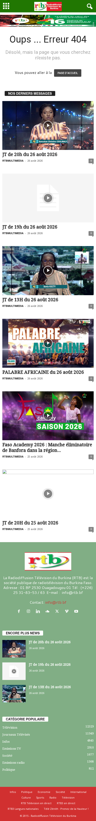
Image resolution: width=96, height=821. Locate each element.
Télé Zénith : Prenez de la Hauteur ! (66, 808)
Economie (44, 792)
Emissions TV (11, 748)
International (78, 792)
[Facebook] (20, 611)
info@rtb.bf (55, 602)
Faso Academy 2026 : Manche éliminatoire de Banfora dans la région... (47, 447)
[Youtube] (76, 611)
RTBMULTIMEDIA (13, 160)
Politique (8, 769)
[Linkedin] (39, 611)
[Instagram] (29, 611)
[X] (58, 611)
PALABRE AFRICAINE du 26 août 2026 (43, 372)
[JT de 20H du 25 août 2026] (48, 493)
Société (7, 755)
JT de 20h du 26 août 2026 (29, 154)
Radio (52, 797)
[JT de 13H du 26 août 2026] (48, 270)
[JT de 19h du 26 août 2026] (48, 198)
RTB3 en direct (66, 803)
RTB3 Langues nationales (23, 808)
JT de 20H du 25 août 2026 (30, 523)
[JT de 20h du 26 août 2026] (48, 125)
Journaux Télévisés (16, 734)
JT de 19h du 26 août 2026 (29, 227)
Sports (40, 797)
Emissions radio (13, 762)
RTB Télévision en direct (36, 803)
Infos (6, 741)
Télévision (9, 727)
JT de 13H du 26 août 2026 (30, 299)
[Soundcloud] (48, 611)
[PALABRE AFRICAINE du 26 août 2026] (48, 343)
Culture (26, 797)
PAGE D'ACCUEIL (68, 73)
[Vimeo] (67, 611)
